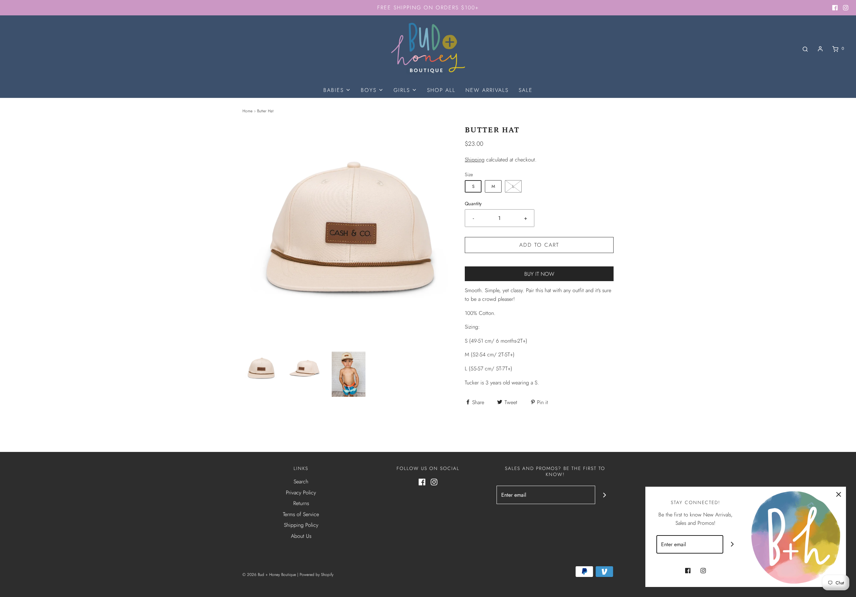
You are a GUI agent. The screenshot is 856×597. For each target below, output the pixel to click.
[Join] (604, 495)
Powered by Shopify (316, 575)
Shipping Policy (301, 525)
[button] (261, 368)
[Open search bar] (805, 48)
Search (301, 481)
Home (247, 111)
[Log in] (820, 49)
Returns (301, 503)
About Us (301, 536)
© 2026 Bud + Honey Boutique (269, 575)
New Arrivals (487, 90)
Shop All (441, 90)
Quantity (473, 203)
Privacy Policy (301, 492)
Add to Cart (539, 245)
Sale (526, 90)
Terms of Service (301, 514)
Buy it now (539, 274)
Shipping (475, 159)
